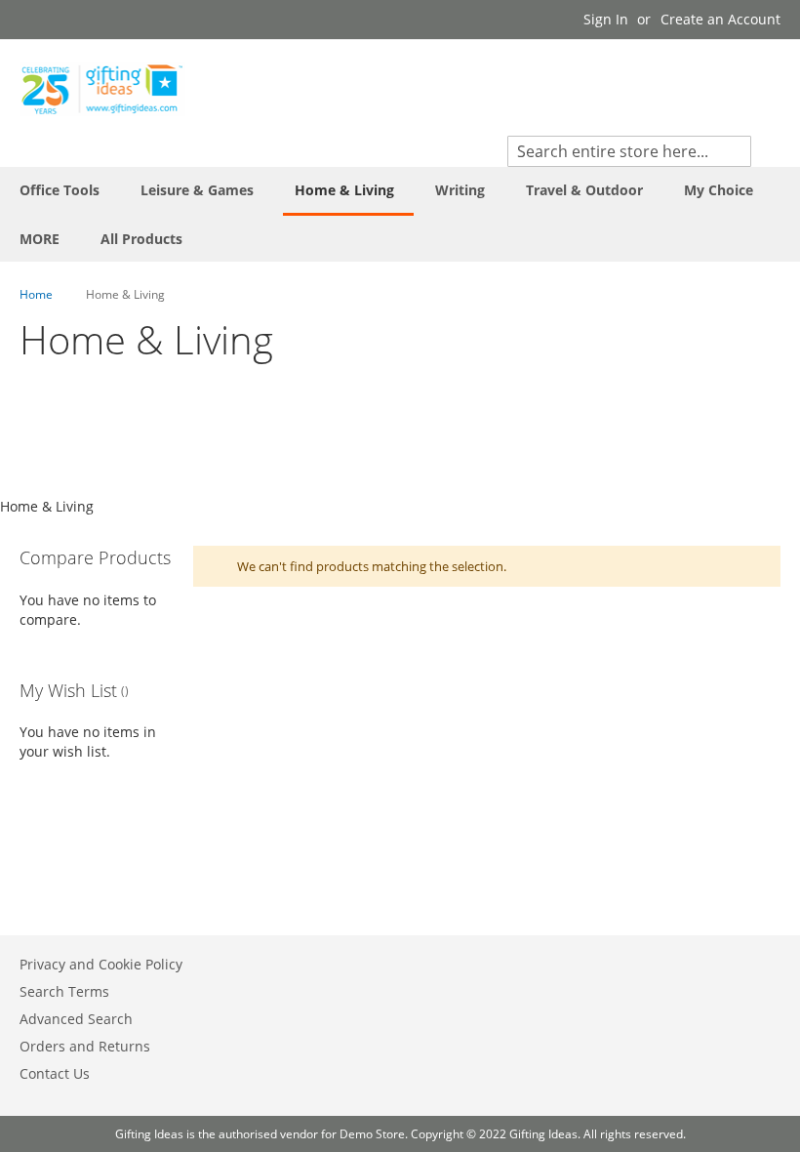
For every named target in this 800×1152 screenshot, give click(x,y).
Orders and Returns (85, 1046)
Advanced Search (76, 1018)
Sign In (605, 19)
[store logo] (102, 89)
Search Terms (64, 991)
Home (38, 294)
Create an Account (720, 19)
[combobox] (629, 151)
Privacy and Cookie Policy (101, 964)
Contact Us (55, 1073)
